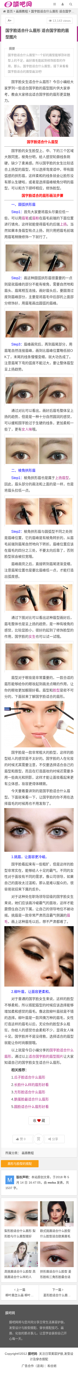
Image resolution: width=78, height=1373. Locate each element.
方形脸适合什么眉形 (29, 1092)
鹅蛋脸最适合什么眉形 (31, 1099)
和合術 (52, 1366)
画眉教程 (22, 11)
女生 (32, 636)
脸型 (56, 690)
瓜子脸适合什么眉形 (29, 1077)
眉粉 (35, 218)
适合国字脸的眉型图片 (46, 1056)
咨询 (40, 1366)
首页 (10, 11)
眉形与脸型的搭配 (20, 1163)
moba (52, 1182)
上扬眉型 (62, 478)
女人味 (27, 429)
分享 (55, 1139)
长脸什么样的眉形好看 (31, 1085)
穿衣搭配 (42, 1359)
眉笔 (25, 218)
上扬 (63, 224)
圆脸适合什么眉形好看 (31, 1107)
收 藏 (39, 1120)
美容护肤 (57, 1353)
